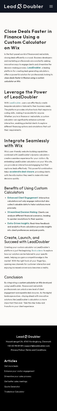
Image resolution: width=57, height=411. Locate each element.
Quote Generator (12, 386)
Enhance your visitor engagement (19, 371)
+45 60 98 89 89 (15, 345)
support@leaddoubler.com (37, 345)
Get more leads (11, 366)
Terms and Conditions (36, 350)
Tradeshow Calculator (14, 391)
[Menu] (51, 6)
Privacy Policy (17, 350)
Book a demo (37, 250)
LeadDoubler (15, 102)
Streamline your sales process (17, 376)
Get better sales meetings (15, 381)
